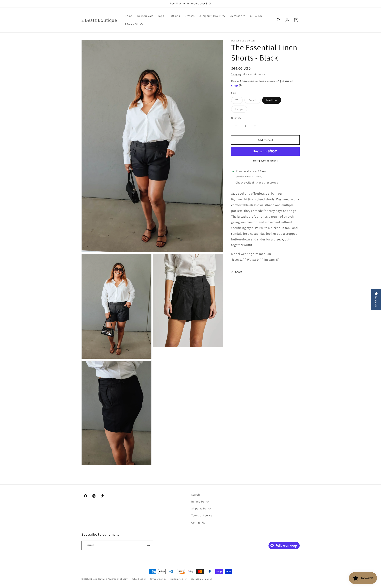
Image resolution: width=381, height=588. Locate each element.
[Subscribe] (148, 545)
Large (241, 110)
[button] (278, 20)
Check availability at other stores (257, 182)
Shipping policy (178, 578)
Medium (271, 100)
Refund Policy (200, 501)
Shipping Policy (201, 508)
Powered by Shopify (118, 578)
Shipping (236, 74)
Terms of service (158, 578)
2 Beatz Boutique (98, 578)
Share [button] (238, 272)
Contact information (201, 578)
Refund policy (139, 578)
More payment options (265, 160)
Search (195, 494)
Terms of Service (201, 515)
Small (255, 101)
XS (239, 101)
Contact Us (198, 522)
